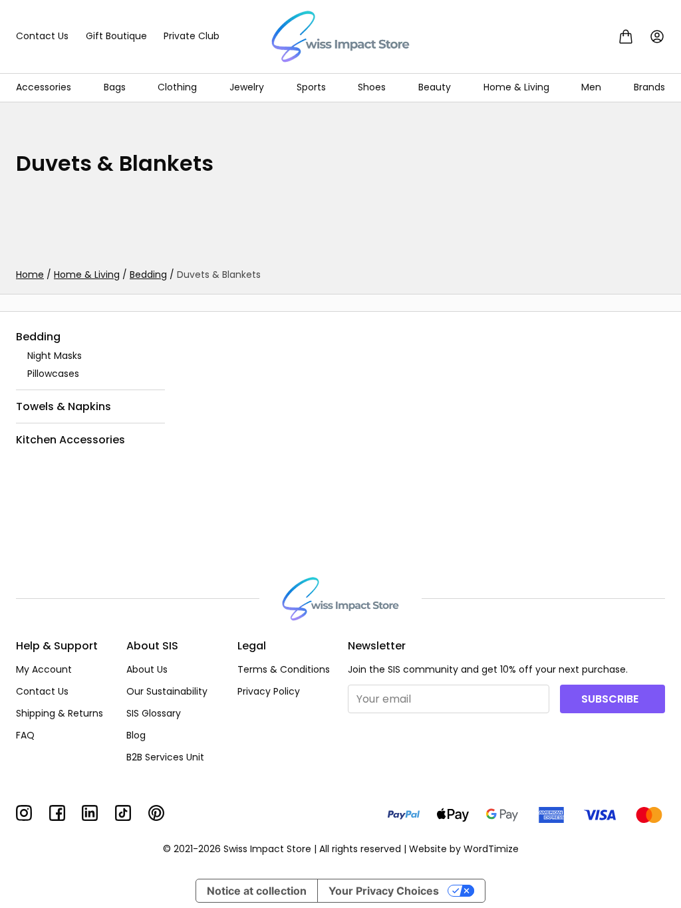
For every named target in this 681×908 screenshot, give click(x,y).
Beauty (434, 87)
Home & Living (516, 87)
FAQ (25, 735)
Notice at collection (257, 890)
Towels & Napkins (63, 405)
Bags (115, 87)
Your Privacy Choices (384, 890)
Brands (649, 87)
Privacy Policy (268, 691)
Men (591, 87)
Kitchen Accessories (70, 439)
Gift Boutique (116, 36)
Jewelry (246, 87)
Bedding (148, 274)
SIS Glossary (153, 713)
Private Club (191, 36)
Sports (311, 87)
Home (30, 274)
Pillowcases (53, 373)
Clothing (177, 87)
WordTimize (491, 848)
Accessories (43, 87)
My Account (44, 669)
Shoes (372, 87)
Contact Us (42, 36)
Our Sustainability (166, 691)
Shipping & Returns (59, 713)
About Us (147, 669)
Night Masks (54, 355)
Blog (136, 735)
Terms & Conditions (283, 669)
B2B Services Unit (165, 757)
